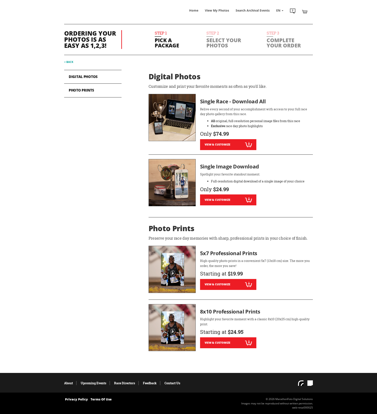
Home (193, 10)
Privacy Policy (76, 399)
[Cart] (305, 11)
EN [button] (278, 10)
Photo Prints (81, 90)
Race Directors (124, 383)
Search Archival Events (253, 10)
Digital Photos (83, 76)
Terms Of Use (101, 399)
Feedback (150, 383)
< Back (68, 62)
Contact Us (172, 383)
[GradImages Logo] (95, 16)
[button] (293, 11)
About (68, 383)
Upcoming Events (93, 383)
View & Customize (217, 144)
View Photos (217, 10)
